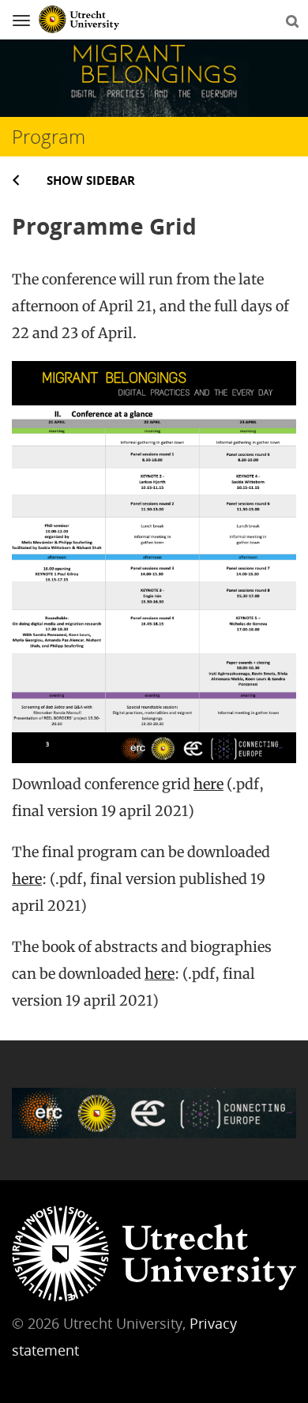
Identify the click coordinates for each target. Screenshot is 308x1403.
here (208, 784)
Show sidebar (91, 180)
